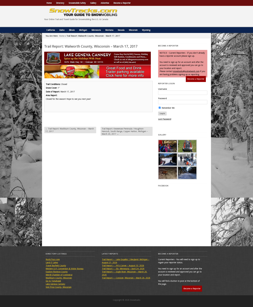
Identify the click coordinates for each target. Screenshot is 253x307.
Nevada (121, 30)
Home (49, 3)
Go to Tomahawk (53, 281)
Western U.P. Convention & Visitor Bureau (64, 268)
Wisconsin (133, 30)
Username (162, 89)
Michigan (83, 30)
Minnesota (96, 30)
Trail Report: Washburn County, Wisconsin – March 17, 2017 (69, 130)
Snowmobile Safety (77, 3)
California (50, 30)
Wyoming (146, 30)
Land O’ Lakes (52, 262)
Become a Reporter (122, 3)
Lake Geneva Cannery (55, 284)
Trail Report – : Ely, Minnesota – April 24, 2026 (123, 268)
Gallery (93, 3)
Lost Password (164, 119)
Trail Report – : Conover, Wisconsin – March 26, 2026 (126, 278)
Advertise (105, 3)
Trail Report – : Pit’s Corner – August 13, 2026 (123, 265)
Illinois (72, 30)
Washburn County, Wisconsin (59, 278)
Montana (109, 30)
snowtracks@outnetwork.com (186, 71)
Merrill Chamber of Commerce (59, 275)
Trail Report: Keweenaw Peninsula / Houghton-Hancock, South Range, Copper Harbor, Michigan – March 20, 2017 (125, 131)
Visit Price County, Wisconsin (58, 287)
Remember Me (168, 108)
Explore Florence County (57, 272)
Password (162, 98)
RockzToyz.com (53, 259)
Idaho (62, 30)
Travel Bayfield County (56, 265)
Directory (60, 3)
